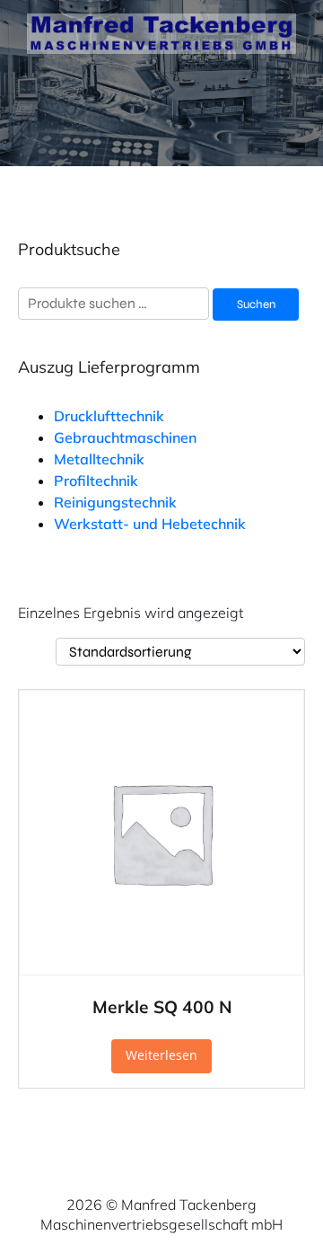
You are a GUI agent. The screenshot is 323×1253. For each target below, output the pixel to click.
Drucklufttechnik (109, 416)
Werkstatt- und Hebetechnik (150, 524)
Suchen (256, 304)
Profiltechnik (96, 481)
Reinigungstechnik (115, 502)
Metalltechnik (99, 459)
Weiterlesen (161, 1054)
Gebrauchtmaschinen (125, 437)
